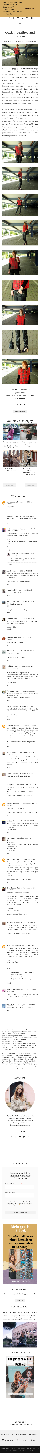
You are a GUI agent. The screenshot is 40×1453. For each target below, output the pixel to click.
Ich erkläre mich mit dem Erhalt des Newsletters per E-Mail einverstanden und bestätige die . (20, 1203)
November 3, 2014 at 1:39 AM (24, 691)
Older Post (30, 485)
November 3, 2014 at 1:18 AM (22, 666)
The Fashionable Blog (18, 1449)
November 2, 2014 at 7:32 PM (21, 571)
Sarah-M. (14, 553)
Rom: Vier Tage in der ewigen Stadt (20, 1312)
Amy (8, 571)
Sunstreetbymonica (14, 804)
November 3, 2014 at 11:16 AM (25, 725)
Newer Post (9, 485)
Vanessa (10, 691)
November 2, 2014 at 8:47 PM (23, 618)
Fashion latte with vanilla (16, 657)
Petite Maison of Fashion (16, 529)
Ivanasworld (11, 638)
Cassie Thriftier (13, 962)
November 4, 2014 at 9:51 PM (24, 923)
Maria (9, 706)
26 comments (31, 41)
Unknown (10, 859)
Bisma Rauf (11, 590)
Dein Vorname (10, 1192)
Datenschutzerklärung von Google (15, 1043)
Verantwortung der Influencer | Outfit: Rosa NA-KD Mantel (11, 445)
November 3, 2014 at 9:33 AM (22, 706)
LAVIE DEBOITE (13, 752)
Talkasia (10, 1005)
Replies (11, 550)
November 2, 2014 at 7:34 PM (26, 590)
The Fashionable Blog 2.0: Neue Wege (29, 444)
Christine (10, 725)
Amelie (9, 618)
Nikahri (9, 651)
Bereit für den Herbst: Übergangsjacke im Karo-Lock (29, 471)
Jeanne (9, 601)
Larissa (9, 821)
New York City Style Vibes (11, 469)
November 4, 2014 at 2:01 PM (25, 859)
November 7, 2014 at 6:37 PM (24, 1005)
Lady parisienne (17, 972)
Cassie (9, 946)
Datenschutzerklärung (26, 1204)
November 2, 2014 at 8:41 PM (23, 601)
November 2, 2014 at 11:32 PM (23, 651)
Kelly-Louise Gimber (14, 888)
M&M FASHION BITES (15, 990)
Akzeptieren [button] (29, 8)
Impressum (15, 1450)
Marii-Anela (11, 838)
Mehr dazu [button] (9, 14)
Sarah (9, 773)
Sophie (9, 666)
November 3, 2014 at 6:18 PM (26, 785)
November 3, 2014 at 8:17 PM (23, 821)
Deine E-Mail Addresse (13, 1184)
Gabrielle (10, 923)
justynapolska (12, 502)
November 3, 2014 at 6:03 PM (22, 773)
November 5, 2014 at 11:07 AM (23, 946)
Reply (8, 523)
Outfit (21, 41)
